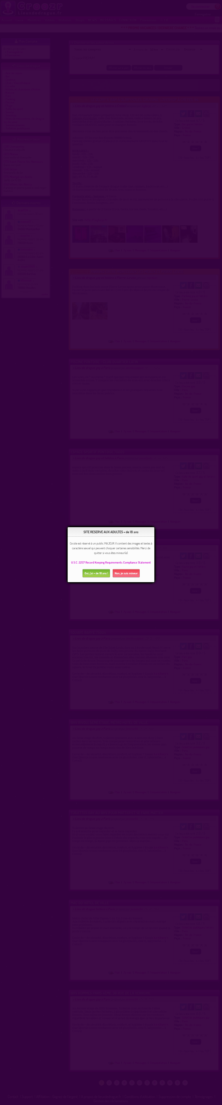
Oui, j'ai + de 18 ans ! (96, 573)
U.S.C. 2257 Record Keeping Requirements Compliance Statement (111, 562)
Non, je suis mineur (126, 573)
